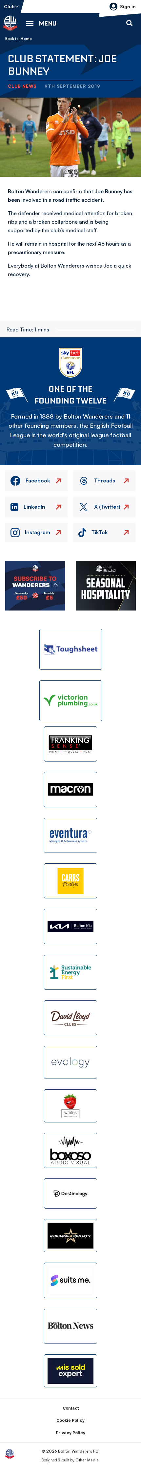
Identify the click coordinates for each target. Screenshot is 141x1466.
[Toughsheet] (70, 649)
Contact (71, 1408)
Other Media (87, 1459)
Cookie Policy (70, 1420)
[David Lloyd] (70, 1017)
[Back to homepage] (10, 23)
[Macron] (70, 789)
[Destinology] (70, 1193)
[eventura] (70, 835)
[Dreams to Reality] (70, 1235)
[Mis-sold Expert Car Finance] (70, 1370)
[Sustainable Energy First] (70, 972)
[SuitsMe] (70, 1280)
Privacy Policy (70, 1432)
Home (26, 38)
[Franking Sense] (70, 743)
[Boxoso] (70, 1150)
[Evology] (70, 1062)
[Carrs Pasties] (70, 880)
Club (9, 6)
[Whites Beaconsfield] (70, 1105)
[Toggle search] (129, 23)
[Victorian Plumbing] (70, 700)
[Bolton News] (70, 1326)
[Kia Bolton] (70, 926)
